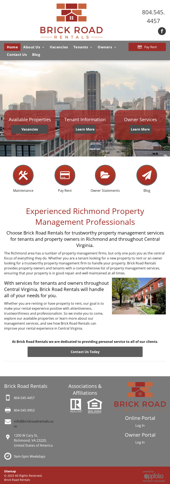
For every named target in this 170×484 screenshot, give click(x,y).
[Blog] (147, 183)
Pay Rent (65, 190)
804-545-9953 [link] (24, 410)
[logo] (140, 384)
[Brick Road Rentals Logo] (71, 6)
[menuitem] (12, 47)
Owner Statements (105, 190)
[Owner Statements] (105, 183)
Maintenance (23, 190)
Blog (146, 190)
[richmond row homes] (139, 280)
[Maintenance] (23, 183)
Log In (140, 425)
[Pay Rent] (65, 183)
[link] (24, 398)
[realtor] (76, 400)
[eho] (94, 400)
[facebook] (162, 31)
